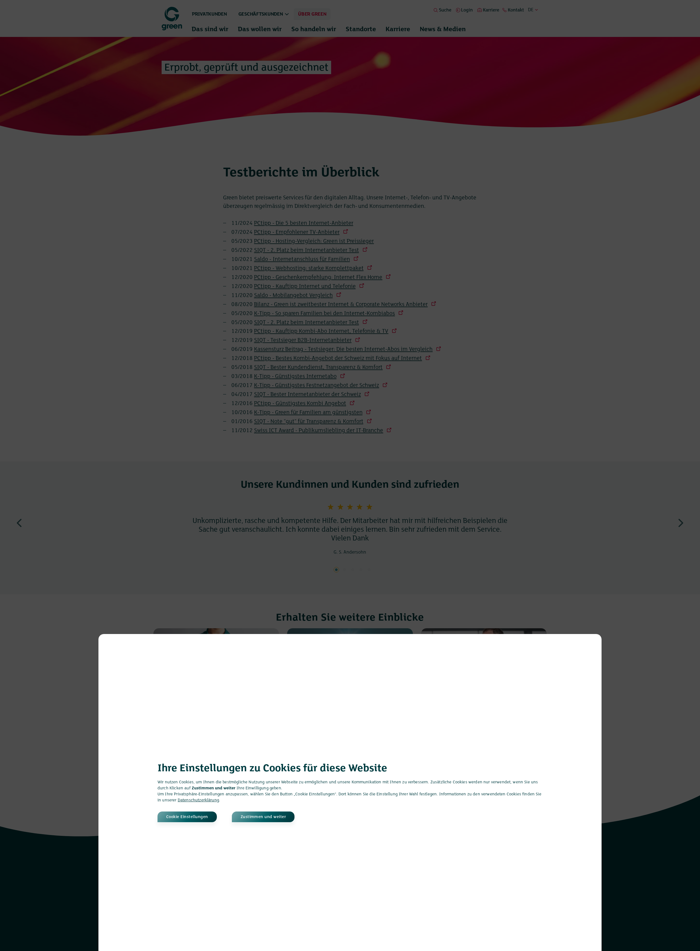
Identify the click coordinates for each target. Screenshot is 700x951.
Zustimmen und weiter (263, 817)
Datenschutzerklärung (198, 800)
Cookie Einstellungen (187, 817)
